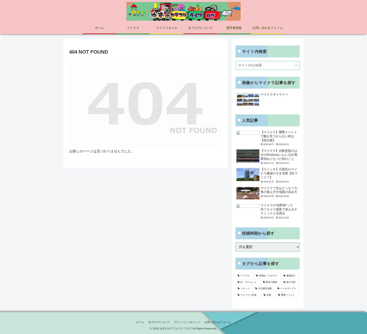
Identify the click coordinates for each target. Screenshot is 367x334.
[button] (295, 65)
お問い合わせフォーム (217, 322)
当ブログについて (159, 322)
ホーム (140, 322)
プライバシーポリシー (187, 322)
